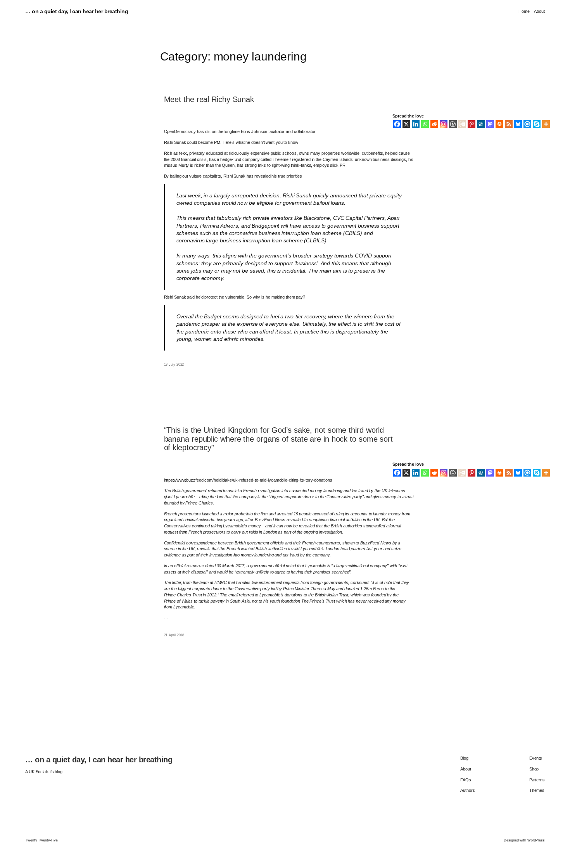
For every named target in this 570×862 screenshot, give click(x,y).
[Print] (499, 124)
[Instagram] (443, 124)
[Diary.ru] (462, 124)
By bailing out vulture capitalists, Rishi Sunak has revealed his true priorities (233, 176)
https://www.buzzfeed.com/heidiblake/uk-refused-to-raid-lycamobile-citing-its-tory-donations (248, 480)
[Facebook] (397, 124)
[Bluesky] (518, 124)
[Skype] (537, 124)
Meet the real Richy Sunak (209, 99)
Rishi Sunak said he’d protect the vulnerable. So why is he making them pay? (235, 297)
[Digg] (481, 124)
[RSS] (509, 124)
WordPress (536, 840)
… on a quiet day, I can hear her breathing (76, 11)
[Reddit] (434, 124)
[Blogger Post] (453, 124)
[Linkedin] (416, 124)
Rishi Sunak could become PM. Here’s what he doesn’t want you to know (231, 142)
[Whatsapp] (425, 124)
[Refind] (527, 124)
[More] (546, 124)
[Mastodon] (490, 124)
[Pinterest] (471, 124)
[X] (406, 124)
